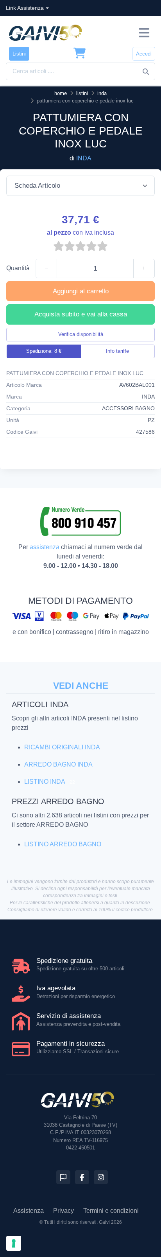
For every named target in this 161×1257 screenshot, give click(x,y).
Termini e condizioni (111, 1210)
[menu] (144, 33)
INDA (83, 158)
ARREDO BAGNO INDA (58, 764)
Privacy (63, 1210)
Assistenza (28, 1210)
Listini (19, 54)
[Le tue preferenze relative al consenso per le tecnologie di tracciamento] (13, 1243)
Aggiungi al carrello (81, 291)
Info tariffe (117, 351)
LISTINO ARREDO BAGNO (62, 844)
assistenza (44, 547)
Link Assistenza (25, 8)
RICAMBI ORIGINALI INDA (62, 747)
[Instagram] (101, 1177)
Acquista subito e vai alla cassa (80, 314)
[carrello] (80, 54)
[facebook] (82, 1177)
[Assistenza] (63, 1177)
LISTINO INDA (44, 781)
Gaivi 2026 (110, 1222)
